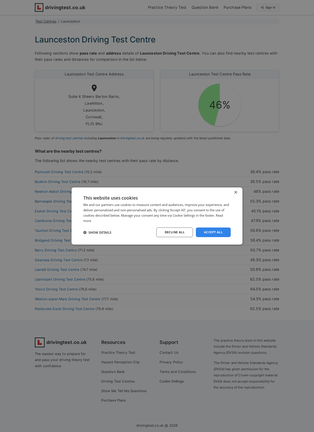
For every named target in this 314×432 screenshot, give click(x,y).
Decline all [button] (175, 232)
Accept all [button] (213, 232)
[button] (97, 232)
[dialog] (157, 216)
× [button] (235, 192)
